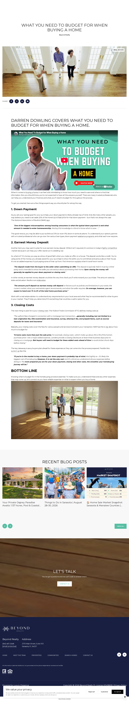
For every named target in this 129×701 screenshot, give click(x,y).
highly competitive (109, 248)
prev (4, 526)
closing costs (43, 311)
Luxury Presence (21, 685)
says (48, 220)
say (107, 327)
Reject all (91, 692)
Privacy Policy (120, 685)
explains (78, 261)
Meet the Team (19, 655)
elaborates (41, 280)
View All (120, 526)
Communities (53, 655)
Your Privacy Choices (64, 698)
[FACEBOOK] (119, 655)
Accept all (117, 692)
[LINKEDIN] (125, 655)
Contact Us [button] (64, 584)
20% (40, 218)
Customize (104, 692)
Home (4, 655)
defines (83, 311)
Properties (37, 655)
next (10, 526)
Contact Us (88, 655)
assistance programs (86, 236)
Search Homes (71, 655)
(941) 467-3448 (8, 644)
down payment (60, 215)
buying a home (32, 192)
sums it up (15, 351)
